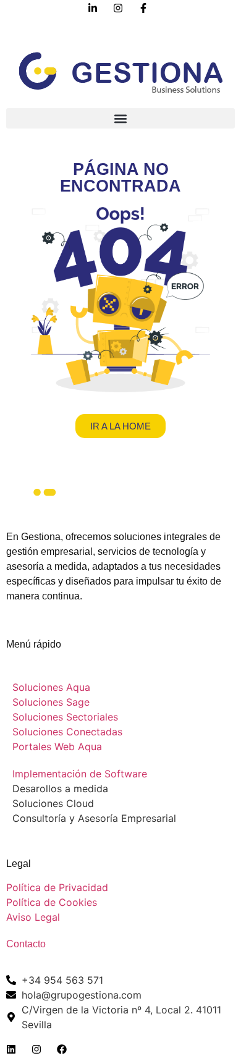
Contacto (26, 944)
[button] (120, 118)
